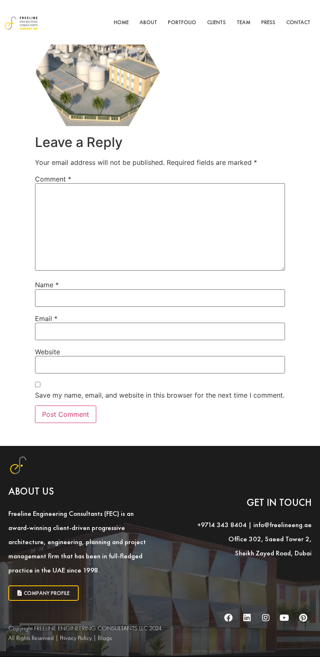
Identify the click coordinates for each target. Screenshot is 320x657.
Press (268, 22)
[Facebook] (228, 618)
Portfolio (182, 22)
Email (46, 318)
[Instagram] (266, 618)
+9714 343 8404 (222, 524)
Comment (53, 179)
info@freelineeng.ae (282, 524)
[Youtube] (284, 618)
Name (47, 284)
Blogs (105, 638)
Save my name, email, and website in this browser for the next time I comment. (160, 395)
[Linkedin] (247, 618)
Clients (216, 22)
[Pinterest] (303, 618)
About (148, 22)
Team (243, 22)
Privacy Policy (76, 638)
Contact (298, 22)
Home (121, 22)
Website (47, 351)
